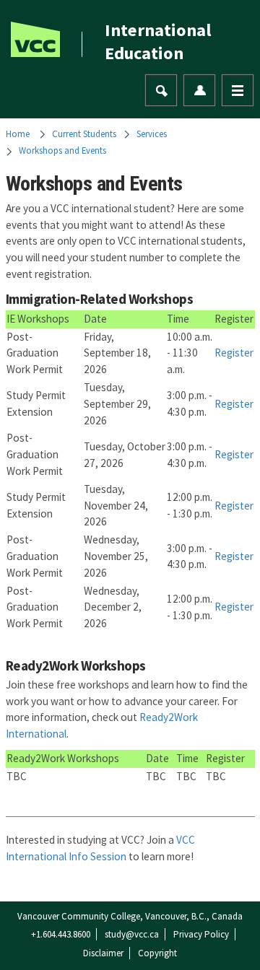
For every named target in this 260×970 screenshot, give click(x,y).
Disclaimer (103, 953)
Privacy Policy (201, 934)
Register (234, 352)
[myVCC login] (200, 90)
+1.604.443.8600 (60, 934)
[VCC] (35, 39)
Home (18, 133)
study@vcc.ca (132, 934)
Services (151, 133)
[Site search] (162, 91)
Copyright (157, 953)
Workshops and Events (62, 150)
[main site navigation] (237, 90)
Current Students (84, 133)
